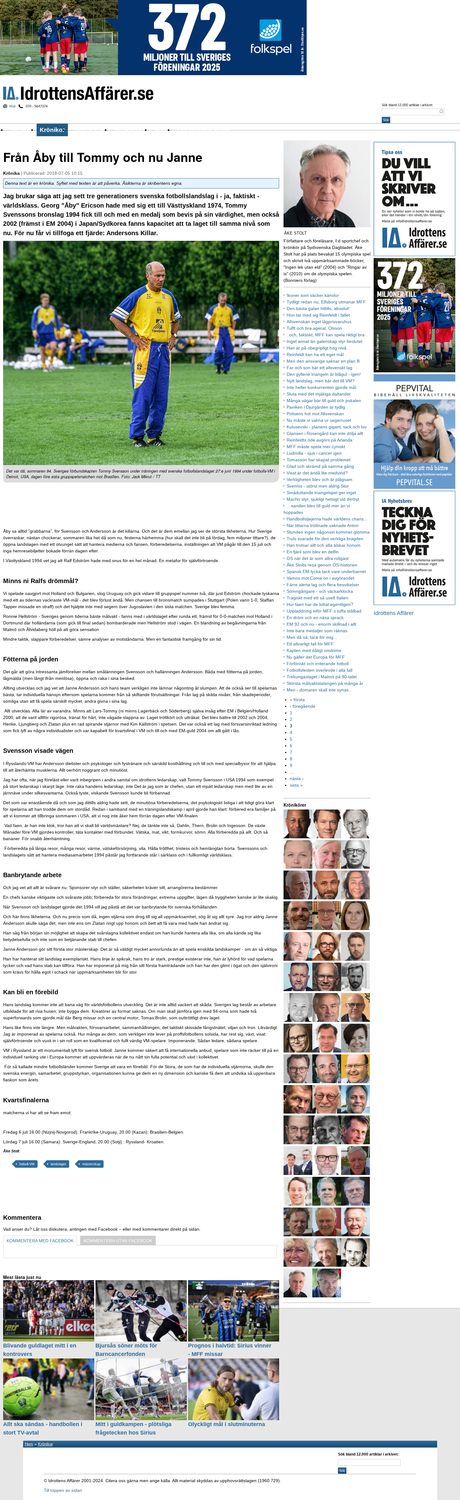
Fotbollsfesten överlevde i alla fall (319, 670)
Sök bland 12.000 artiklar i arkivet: (407, 105)
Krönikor (52, 130)
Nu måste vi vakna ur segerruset (319, 420)
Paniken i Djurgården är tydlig (316, 407)
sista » (296, 785)
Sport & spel (89, 130)
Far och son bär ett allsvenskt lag (319, 367)
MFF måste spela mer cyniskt (316, 446)
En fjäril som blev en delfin (313, 551)
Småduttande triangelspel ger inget (321, 492)
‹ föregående (302, 706)
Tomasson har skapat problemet (318, 459)
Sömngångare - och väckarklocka (320, 591)
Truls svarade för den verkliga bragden (325, 538)
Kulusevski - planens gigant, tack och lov (327, 426)
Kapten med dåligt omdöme (314, 650)
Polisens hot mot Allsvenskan (315, 413)
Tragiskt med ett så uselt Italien (317, 597)
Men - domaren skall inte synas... (319, 689)
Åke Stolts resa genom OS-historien (322, 564)
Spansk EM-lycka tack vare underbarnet (326, 571)
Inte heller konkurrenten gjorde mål (321, 387)
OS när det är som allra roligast (318, 558)
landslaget (58, 1164)
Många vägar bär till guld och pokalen (324, 400)
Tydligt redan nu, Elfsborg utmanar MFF (326, 301)
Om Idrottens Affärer (204, 130)
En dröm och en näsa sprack (315, 617)
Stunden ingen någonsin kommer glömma (328, 532)
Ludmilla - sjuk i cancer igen (314, 453)
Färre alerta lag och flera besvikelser (323, 584)
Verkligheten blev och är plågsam (319, 479)
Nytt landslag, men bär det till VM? (321, 380)
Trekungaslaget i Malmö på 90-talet (322, 676)
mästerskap (91, 1164)
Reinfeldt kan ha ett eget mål (315, 354)
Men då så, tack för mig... (312, 637)
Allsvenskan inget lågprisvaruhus (319, 321)
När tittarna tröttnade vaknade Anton (323, 525)
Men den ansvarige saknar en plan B (323, 361)
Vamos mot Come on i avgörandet (320, 578)
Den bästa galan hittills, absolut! (318, 308)
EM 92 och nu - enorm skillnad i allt (321, 624)
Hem (29, 1444)
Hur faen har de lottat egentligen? (320, 604)
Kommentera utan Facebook (118, 1240)
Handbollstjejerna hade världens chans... (327, 518)
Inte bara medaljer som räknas (317, 630)
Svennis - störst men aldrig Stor (318, 486)
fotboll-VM (26, 1164)
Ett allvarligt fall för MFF (310, 643)
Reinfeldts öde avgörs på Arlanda (319, 439)
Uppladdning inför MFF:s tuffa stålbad (324, 610)
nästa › (297, 778)
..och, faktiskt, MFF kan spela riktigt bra (326, 334)
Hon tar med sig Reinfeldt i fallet (318, 315)
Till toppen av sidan (63, 1490)
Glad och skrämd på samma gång (320, 466)
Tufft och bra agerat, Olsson (314, 328)
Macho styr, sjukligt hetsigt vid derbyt (323, 499)
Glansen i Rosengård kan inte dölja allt (325, 433)
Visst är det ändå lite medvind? (317, 472)
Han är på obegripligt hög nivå (316, 347)
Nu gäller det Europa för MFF (316, 656)
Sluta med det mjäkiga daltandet (318, 393)
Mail (12, 106)
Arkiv (161, 130)
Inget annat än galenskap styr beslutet (324, 341)
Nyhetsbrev (130, 130)
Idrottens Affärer (78, 93)
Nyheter (21, 130)
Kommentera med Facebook (40, 1240)
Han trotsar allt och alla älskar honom (323, 545)
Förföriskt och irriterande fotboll (318, 663)
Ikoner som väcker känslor (313, 295)
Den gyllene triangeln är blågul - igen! (324, 374)
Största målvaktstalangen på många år (325, 683)
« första (297, 699)
